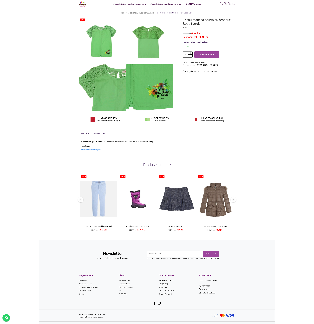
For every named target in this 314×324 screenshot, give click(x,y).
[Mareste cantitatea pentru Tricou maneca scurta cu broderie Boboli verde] (190, 53)
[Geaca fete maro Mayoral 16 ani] (215, 198)
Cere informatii (211, 71)
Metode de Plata (124, 280)
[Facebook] (155, 303)
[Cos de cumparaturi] (233, 3)
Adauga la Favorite (192, 71)
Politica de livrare (85, 291)
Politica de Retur (124, 284)
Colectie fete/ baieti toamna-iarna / (141, 13)
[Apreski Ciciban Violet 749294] (137, 198)
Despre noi (83, 280)
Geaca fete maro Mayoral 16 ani (216, 226)
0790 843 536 (205, 286)
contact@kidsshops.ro (208, 293)
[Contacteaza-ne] (225, 3)
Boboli (185, 28)
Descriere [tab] (84, 133)
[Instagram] (159, 303)
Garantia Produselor (126, 287)
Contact (82, 294)
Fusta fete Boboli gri (176, 226)
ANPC (121, 291)
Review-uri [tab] (98, 133)
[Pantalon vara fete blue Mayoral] (98, 198)
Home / (124, 13)
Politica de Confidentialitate (209, 258)
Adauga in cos (207, 54)
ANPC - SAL (123, 294)
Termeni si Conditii (85, 284)
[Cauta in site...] (221, 3)
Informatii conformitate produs (91, 150)
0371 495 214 (205, 289)
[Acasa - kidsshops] (93, 4)
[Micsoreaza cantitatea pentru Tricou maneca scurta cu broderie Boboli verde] (190, 56)
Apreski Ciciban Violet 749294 (138, 226)
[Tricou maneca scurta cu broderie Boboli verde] (102, 41)
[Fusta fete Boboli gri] (176, 198)
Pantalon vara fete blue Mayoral (99, 226)
